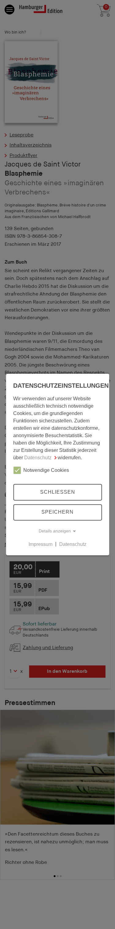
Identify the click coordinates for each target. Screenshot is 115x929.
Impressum (40, 544)
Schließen (57, 492)
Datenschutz (38, 457)
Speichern (57, 512)
